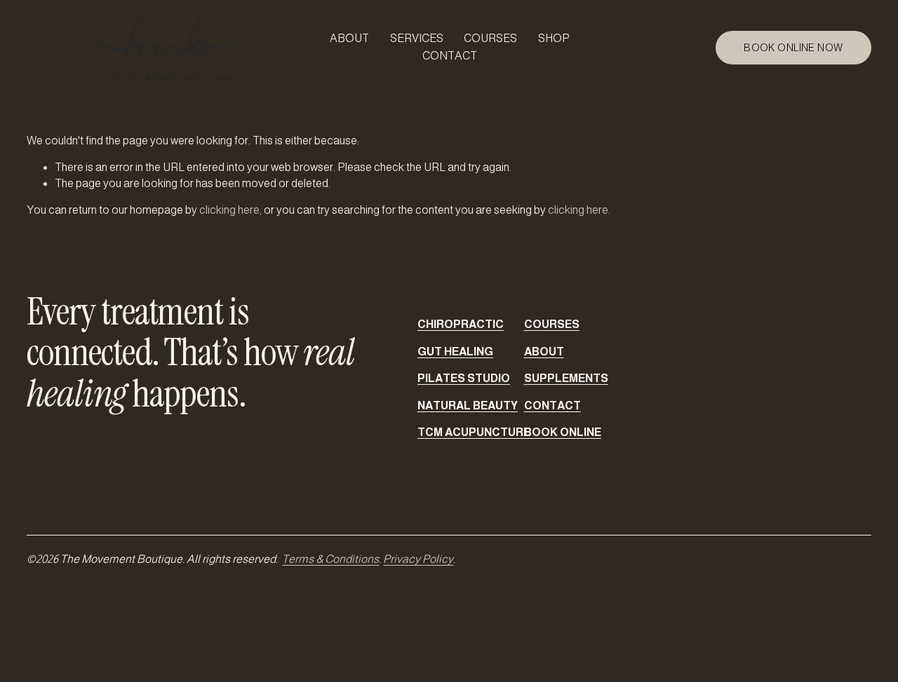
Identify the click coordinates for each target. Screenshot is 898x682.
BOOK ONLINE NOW (793, 47)
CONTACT (449, 56)
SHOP (554, 38)
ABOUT (349, 38)
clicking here (229, 210)
